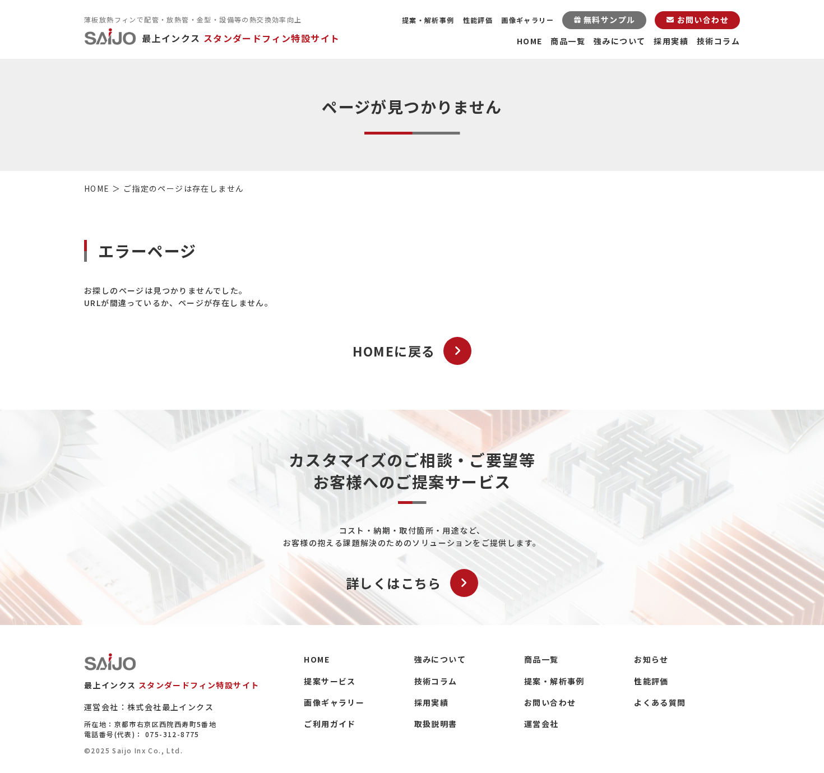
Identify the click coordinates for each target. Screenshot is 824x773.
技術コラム (718, 41)
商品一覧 (567, 41)
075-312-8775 (172, 734)
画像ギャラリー (527, 20)
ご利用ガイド (329, 723)
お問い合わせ (550, 702)
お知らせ (651, 659)
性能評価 (478, 20)
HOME (530, 41)
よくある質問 (660, 702)
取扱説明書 (435, 723)
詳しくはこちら (394, 583)
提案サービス (329, 681)
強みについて (619, 41)
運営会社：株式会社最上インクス (149, 706)
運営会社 (541, 723)
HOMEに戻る (394, 350)
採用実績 (671, 41)
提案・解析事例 (428, 20)
